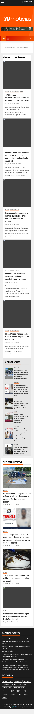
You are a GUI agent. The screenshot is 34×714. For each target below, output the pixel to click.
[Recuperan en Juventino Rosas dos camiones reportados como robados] (17, 254)
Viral (4, 697)
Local (15, 411)
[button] (8, 38)
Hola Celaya (22, 684)
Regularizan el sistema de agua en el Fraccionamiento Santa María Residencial (21, 418)
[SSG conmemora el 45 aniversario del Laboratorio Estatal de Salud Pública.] (9, 449)
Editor (18, 103)
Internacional (7, 687)
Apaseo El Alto (7, 681)
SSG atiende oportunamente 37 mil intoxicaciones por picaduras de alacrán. (21, 405)
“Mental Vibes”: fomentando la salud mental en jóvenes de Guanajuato (17, 337)
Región (21, 91)
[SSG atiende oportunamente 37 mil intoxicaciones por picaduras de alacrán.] (9, 403)
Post (19, 694)
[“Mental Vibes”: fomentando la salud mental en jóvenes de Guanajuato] (17, 314)
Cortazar (27, 681)
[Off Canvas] (2, 2)
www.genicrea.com (25, 707)
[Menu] (8, 38)
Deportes (6, 684)
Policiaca (17, 270)
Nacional (22, 691)
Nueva (5, 694)
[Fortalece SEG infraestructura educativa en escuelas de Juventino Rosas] (17, 75)
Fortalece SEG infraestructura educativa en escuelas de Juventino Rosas (17, 98)
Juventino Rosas (14, 91)
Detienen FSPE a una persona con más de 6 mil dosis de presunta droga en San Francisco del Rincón (21, 374)
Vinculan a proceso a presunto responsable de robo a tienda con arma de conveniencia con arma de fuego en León (17, 649)
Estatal (7, 91)
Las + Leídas (6, 691)
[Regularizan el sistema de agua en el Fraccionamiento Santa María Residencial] (9, 417)
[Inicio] (4, 38)
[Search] (31, 38)
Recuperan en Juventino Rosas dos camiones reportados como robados (15, 276)
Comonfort (18, 681)
